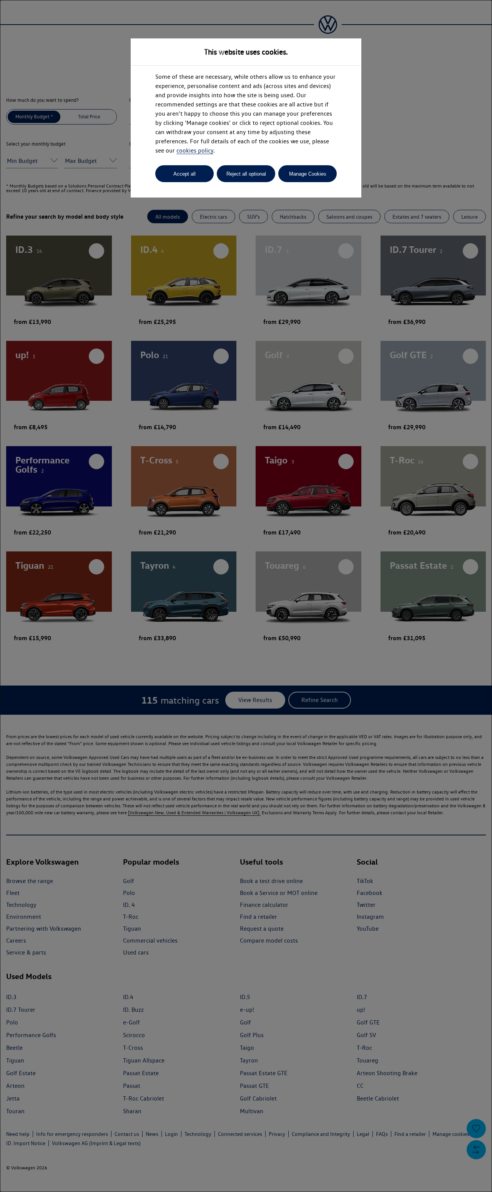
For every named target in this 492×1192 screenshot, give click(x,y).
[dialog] (246, 596)
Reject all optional (246, 174)
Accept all (184, 174)
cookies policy (194, 150)
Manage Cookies (307, 174)
